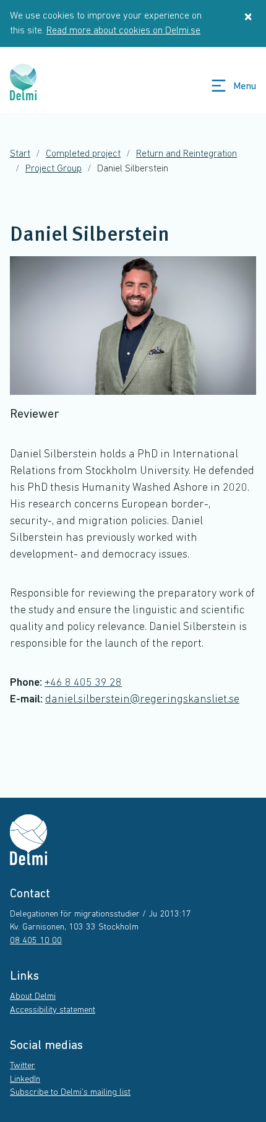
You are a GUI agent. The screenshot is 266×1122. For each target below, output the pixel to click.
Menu (244, 87)
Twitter (22, 1066)
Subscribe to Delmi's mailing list (70, 1092)
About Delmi (33, 996)
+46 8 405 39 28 (83, 683)
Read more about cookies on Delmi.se (123, 31)
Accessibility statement (52, 1010)
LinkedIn (25, 1079)
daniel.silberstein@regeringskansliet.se (142, 700)
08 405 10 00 (36, 941)
